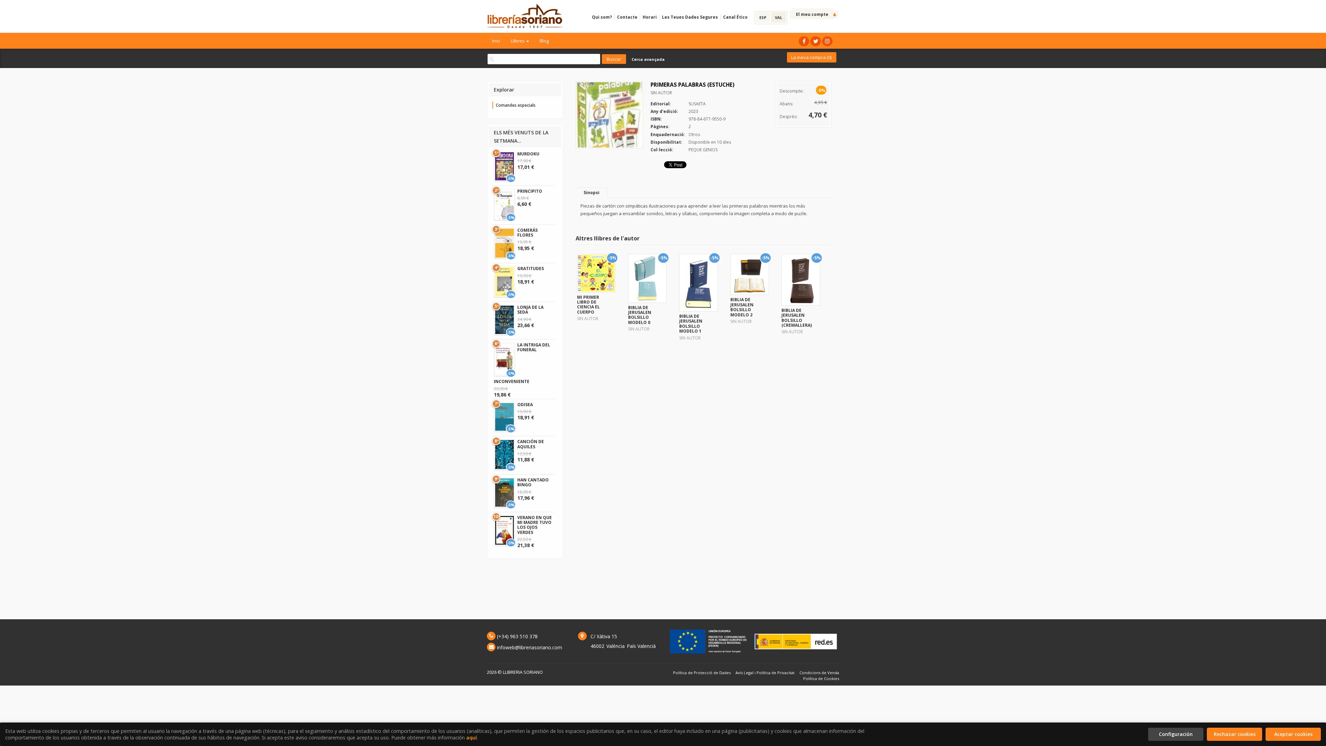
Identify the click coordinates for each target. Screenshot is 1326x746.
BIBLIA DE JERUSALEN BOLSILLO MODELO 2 (741, 307)
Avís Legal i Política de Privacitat (765, 673)
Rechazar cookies (1235, 734)
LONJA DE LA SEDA (530, 309)
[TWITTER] (815, 41)
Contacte (627, 17)
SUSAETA (697, 104)
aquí (471, 737)
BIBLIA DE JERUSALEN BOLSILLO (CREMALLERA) (796, 317)
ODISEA (525, 405)
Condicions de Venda (819, 673)
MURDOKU (528, 154)
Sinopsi (591, 192)
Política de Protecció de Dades (702, 673)
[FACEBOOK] (804, 41)
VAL (778, 17)
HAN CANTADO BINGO (533, 482)
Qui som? (602, 17)
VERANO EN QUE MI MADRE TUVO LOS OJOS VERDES (534, 525)
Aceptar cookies (1293, 734)
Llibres (518, 41)
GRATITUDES (530, 268)
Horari (650, 17)
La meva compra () (811, 57)
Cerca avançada (648, 59)
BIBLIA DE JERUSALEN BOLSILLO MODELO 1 (690, 323)
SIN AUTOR (661, 93)
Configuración (1176, 734)
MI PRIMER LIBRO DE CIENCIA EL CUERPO (588, 304)
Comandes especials (516, 105)
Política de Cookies (821, 678)
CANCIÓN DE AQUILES (530, 444)
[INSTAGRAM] (827, 41)
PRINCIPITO (529, 191)
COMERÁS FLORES (527, 232)
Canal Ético (735, 17)
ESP (762, 17)
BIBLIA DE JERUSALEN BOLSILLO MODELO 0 (639, 315)
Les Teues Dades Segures (690, 17)
